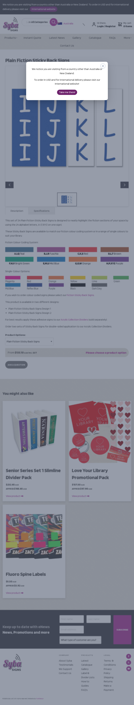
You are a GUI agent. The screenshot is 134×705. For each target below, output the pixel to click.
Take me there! (67, 92)
